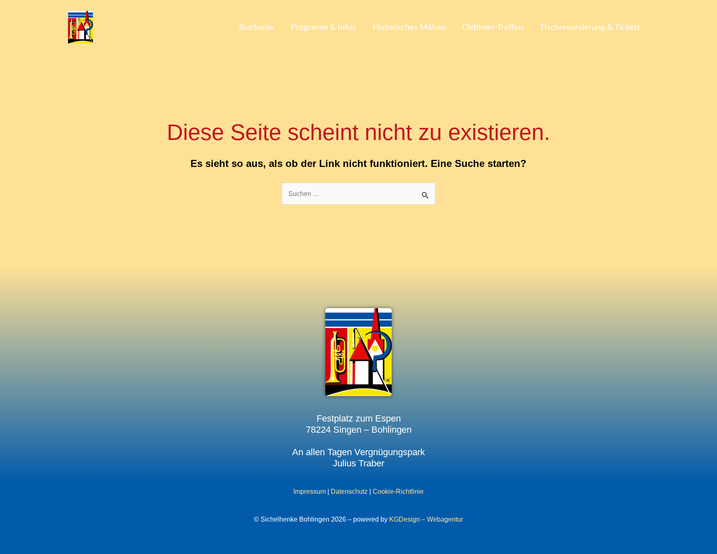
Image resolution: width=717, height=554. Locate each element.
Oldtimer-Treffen (492, 27)
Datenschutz (349, 491)
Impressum (309, 491)
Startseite (256, 27)
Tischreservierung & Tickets (590, 27)
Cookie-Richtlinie (398, 491)
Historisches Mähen (409, 27)
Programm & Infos (323, 27)
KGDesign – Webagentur (426, 519)
